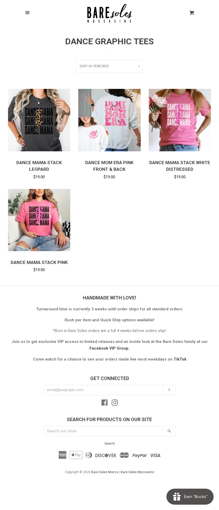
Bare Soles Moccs (104, 472)
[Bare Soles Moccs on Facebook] (104, 403)
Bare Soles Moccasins (137, 472)
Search (109, 443)
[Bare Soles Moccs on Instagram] (115, 403)
